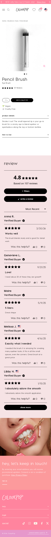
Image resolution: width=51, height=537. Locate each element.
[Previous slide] (1, 2)
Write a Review (30, 200)
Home (4, 21)
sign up (4, 481)
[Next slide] (49, 2)
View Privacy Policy (19, 475)
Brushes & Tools (13, 21)
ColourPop (11, 533)
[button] (24, 74)
